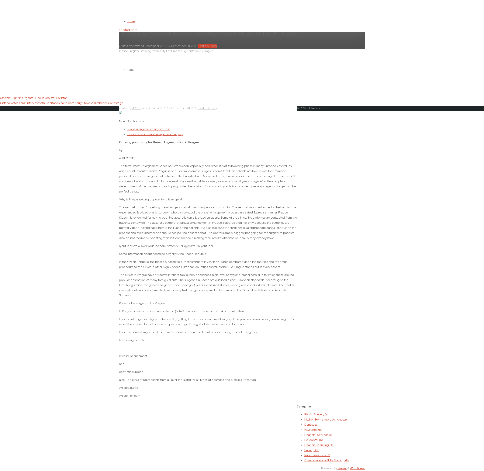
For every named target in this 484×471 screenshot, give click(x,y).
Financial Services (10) (319, 435)
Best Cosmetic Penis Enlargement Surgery (155, 134)
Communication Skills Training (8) (326, 460)
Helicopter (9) (313, 440)
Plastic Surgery (207, 108)
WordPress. (357, 468)
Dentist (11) (311, 424)
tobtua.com (128, 30)
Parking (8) (311, 450)
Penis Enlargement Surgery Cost (148, 129)
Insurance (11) (313, 429)
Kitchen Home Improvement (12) (325, 419)
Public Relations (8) (317, 455)
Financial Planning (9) (318, 445)
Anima (342, 468)
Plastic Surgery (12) (316, 414)
